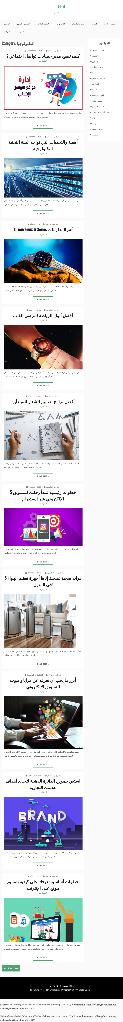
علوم (94, 118)
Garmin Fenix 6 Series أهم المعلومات (43, 229)
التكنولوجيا (60, 24)
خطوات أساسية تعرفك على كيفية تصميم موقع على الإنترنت (43, 884)
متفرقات (7, 31)
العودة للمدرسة (98, 95)
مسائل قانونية (97, 129)
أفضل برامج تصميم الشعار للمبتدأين (43, 401)
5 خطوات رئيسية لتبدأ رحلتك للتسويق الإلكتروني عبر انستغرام (43, 495)
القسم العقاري (110, 24)
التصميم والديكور (23, 24)
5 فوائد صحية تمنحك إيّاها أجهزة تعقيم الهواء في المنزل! (43, 581)
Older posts (12, 968)
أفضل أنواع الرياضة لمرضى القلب (43, 315)
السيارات (95, 84)
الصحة (94, 24)
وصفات (95, 135)
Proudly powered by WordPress (45, 990)
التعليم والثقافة (43, 24)
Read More (43, 126)
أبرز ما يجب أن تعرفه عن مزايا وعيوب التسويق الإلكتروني (43, 683)
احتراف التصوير (98, 50)
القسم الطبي (97, 101)
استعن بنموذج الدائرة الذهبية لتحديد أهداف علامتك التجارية (43, 783)
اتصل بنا (21, 31)
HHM (61, 6)
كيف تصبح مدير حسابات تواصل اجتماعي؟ (43, 55)
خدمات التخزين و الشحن (101, 112)
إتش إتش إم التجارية (54, 51)
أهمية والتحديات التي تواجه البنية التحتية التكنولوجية (43, 144)
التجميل (7, 24)
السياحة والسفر (78, 24)
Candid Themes (84, 990)
